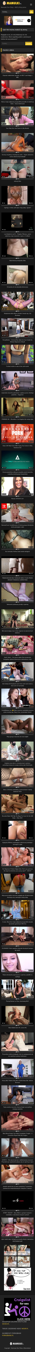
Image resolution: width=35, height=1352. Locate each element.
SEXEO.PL (5, 1324)
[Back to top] (29, 1346)
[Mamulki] (14, 3)
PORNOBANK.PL (8, 1335)
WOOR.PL (25, 1328)
